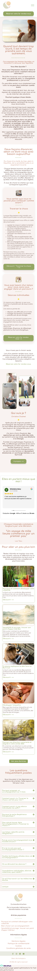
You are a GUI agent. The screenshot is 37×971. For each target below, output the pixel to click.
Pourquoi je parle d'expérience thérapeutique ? (14, 815)
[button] (18, 791)
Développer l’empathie (12, 705)
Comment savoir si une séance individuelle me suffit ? (14, 807)
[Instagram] (16, 954)
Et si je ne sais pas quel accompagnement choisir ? (13, 849)
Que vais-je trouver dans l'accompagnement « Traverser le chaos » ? (15, 824)
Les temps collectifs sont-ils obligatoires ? (13, 832)
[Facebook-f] (13, 954)
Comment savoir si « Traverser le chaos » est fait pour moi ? (15, 799)
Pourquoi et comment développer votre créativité (18, 589)
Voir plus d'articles (18, 761)
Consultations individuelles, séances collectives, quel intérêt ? (16, 871)
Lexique (5, 887)
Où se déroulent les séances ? (14, 864)
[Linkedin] (20, 954)
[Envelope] (23, 954)
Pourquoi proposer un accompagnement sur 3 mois (13, 791)
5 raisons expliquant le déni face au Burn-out (17, 667)
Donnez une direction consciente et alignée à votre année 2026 (17, 743)
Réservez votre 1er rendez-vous (18, 364)
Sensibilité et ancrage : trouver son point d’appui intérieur (17, 628)
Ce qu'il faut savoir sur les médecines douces (17, 879)
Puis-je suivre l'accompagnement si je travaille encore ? (17, 841)
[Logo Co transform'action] (7, 5)
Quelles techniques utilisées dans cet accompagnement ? (17, 857)
